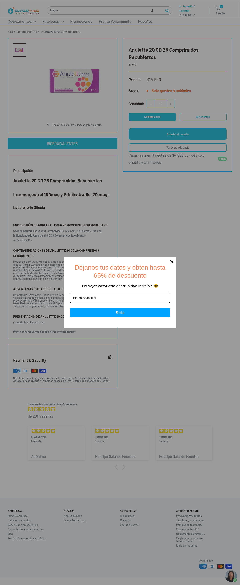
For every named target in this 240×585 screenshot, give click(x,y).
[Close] (171, 261)
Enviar (120, 312)
